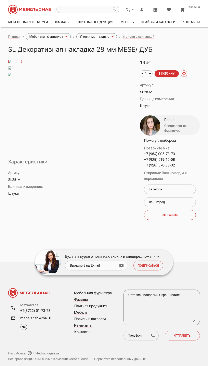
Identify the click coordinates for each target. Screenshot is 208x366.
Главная (14, 37)
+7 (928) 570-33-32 (159, 165)
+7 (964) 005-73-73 (159, 154)
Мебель (127, 22)
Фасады (62, 22)
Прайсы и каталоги (158, 22)
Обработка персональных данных (120, 359)
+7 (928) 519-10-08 (159, 159)
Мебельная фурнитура (28, 22)
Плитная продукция (94, 22)
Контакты (191, 22)
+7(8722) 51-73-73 (35, 310)
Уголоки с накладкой (138, 37)
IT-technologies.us (46, 353)
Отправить (170, 215)
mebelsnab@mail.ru (36, 318)
